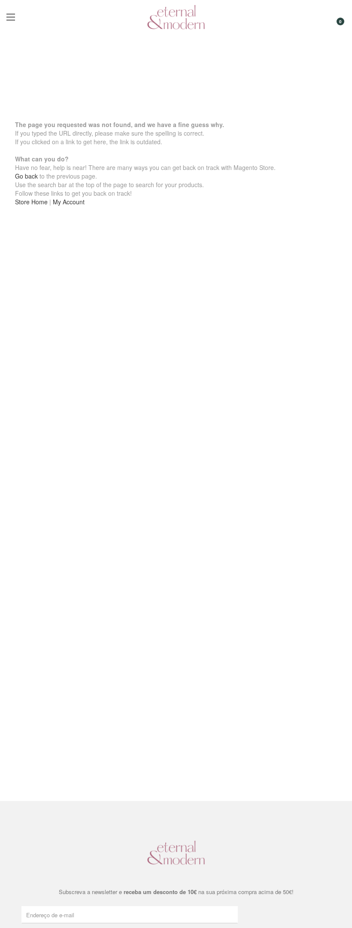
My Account (69, 201)
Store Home (31, 201)
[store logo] (176, 17)
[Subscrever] (233, 914)
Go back (26, 176)
